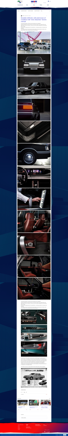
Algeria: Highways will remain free (21, 407)
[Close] (67, 434)
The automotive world (20, 424)
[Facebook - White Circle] (44, 431)
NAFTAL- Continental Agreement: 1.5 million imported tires (44, 407)
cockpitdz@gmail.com (38, 425)
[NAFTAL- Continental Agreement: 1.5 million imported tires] (45, 402)
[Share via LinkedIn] (24, 392)
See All (50, 398)
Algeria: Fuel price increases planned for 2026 (34, 407)
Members (19, 428)
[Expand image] (34, 43)
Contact (19, 429)
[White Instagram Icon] (47, 431)
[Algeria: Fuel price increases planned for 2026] (34, 402)
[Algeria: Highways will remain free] (22, 402)
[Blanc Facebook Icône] (46, 431)
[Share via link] (26, 392)
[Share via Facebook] (21, 392)
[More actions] (46, 15)
